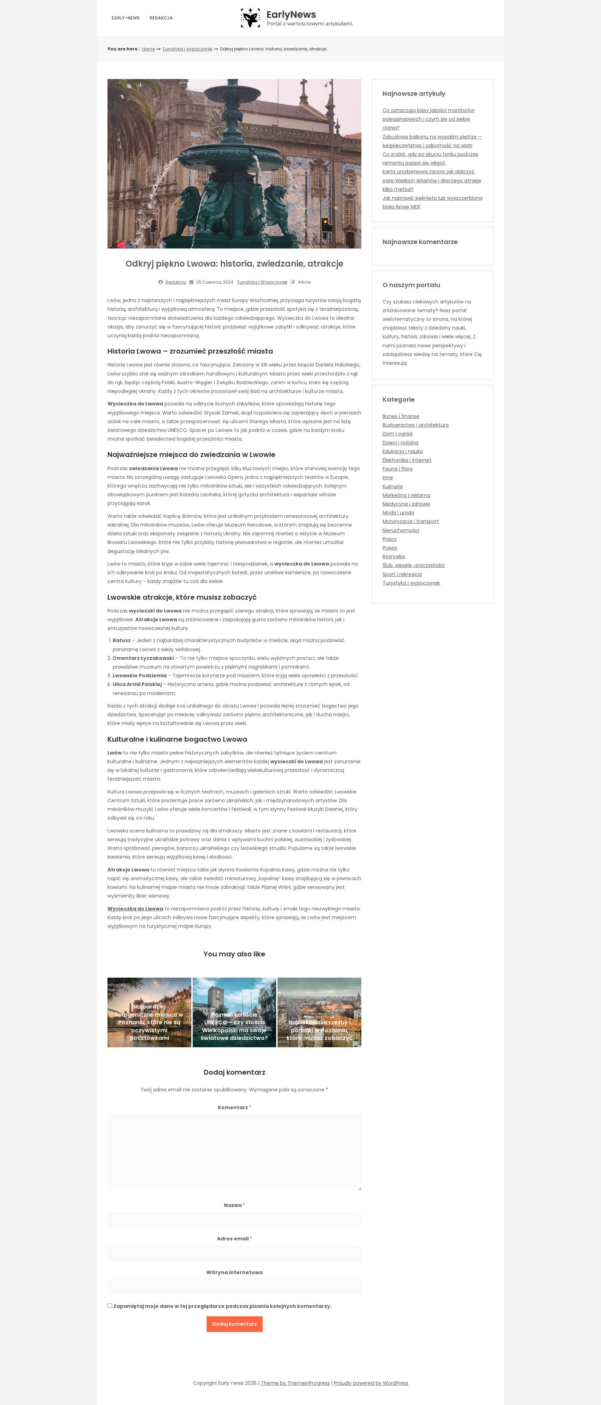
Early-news (126, 18)
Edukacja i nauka (403, 451)
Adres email (234, 1238)
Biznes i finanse (401, 416)
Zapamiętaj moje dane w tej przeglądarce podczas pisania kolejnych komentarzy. (222, 1306)
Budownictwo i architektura (416, 424)
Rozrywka (394, 556)
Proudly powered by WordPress (371, 1383)
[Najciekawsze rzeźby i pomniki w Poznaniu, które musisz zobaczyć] (319, 1012)
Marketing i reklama (406, 495)
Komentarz (234, 1107)
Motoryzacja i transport (411, 521)
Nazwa (234, 1205)
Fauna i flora (397, 468)
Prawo (390, 547)
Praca (389, 539)
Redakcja (161, 18)
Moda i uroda (398, 512)
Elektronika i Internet (407, 460)
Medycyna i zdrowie (406, 503)
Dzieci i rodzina (400, 442)
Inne (388, 477)
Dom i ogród (397, 433)
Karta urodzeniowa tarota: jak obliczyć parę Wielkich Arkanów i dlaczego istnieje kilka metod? (432, 180)
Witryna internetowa (234, 1272)
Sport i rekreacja (402, 574)
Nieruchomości (401, 530)
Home (148, 49)
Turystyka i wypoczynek (187, 49)
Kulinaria (393, 486)
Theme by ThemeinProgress (295, 1383)
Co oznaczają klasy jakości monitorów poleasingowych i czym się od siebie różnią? (428, 119)
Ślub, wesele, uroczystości (414, 565)
